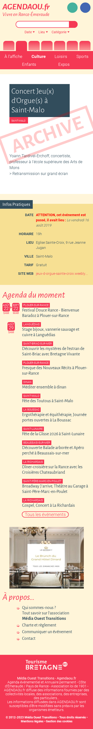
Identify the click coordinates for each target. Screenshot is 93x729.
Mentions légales (32, 721)
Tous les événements (45, 514)
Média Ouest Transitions (41, 717)
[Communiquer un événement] (72, 7)
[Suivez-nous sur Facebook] (85, 7)
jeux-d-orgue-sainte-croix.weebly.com (62, 274)
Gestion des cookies (59, 721)
